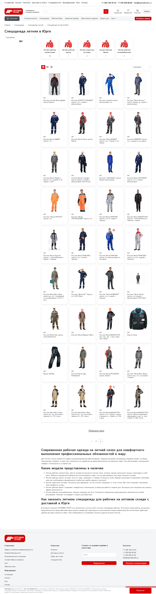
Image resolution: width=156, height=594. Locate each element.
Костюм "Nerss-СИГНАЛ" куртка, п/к (52, 218)
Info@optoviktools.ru (142, 3)
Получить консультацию (136, 563)
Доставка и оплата (39, 3)
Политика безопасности (13, 553)
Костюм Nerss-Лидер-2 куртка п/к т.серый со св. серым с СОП (53, 180)
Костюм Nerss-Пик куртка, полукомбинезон (53, 336)
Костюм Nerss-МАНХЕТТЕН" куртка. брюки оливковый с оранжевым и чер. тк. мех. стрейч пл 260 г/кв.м (138, 415)
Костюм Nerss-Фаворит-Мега (82, 335)
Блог (78, 3)
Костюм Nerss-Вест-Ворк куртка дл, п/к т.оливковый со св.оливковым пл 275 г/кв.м (53, 297)
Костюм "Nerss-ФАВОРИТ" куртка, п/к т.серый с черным (109, 296)
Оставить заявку (143, 18)
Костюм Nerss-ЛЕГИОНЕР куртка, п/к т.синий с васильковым (137, 180)
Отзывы (84, 3)
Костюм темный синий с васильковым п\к (108, 101)
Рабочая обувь (57, 18)
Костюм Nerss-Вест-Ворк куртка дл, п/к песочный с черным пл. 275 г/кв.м (53, 414)
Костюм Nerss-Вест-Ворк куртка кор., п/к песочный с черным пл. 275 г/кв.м (82, 414)
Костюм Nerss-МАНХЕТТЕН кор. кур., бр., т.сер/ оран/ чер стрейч (109, 337)
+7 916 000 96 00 (129, 552)
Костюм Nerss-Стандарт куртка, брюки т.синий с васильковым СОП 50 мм (80, 180)
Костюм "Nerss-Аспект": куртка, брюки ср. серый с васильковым (137, 102)
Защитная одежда (72, 18)
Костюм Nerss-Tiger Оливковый (78, 375)
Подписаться (99, 563)
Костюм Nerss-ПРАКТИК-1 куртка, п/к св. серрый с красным (137, 257)
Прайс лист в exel (57, 556)
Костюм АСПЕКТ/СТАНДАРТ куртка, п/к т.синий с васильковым (82, 102)
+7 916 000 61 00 (129, 555)
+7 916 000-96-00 (125, 3)
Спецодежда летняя (35, 25)
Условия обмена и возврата (14, 560)
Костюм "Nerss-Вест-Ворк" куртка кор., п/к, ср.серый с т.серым (137, 376)
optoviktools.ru (19, 589)
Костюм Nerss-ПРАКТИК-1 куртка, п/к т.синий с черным (81, 257)
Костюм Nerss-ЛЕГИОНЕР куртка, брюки (109, 375)
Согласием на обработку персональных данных (42, 591)
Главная (7, 25)
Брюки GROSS (48, 374)
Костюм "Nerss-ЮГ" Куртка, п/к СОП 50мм (82, 295)
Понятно (140, 590)
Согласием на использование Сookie (91, 591)
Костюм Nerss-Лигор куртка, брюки (82, 140)
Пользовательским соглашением (15, 591)
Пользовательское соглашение (15, 556)
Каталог (18, 3)
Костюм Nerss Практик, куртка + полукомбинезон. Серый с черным (53, 257)
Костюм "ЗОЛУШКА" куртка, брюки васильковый (110, 179)
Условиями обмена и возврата (68, 591)
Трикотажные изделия (89, 18)
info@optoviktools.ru (130, 558)
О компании (9, 3)
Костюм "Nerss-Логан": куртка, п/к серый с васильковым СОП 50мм (136, 296)
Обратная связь (10, 567)
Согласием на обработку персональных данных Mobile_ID (57, 589)
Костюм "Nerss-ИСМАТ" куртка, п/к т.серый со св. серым (109, 141)
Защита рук (104, 18)
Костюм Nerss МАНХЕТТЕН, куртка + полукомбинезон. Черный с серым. (137, 219)
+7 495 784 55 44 (108, 3)
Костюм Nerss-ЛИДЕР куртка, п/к (51, 140)
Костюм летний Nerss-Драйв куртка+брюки (54, 101)
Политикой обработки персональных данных (91, 589)
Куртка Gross (132, 335)
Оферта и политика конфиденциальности (19, 550)
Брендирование (69, 3)
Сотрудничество (55, 3)
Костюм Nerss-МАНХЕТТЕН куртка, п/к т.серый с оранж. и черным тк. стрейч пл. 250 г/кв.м (110, 415)
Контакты (27, 3)
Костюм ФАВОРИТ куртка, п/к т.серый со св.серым (137, 140)
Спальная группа (30, 18)
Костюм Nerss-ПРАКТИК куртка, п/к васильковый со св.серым (109, 257)
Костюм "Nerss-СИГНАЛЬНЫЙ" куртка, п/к (81, 218)
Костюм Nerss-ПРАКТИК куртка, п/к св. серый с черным (108, 219)
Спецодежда (44, 18)
